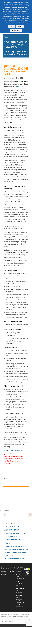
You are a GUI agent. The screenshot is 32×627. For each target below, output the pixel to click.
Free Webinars (20, 579)
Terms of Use (20, 602)
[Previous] (23, 488)
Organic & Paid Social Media (16, 550)
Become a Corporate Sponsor (19, 595)
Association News (12, 530)
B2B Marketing (10, 536)
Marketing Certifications (15, 546)
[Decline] (30, 17)
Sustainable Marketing (14, 558)
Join (17, 586)
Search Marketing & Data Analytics (15, 554)
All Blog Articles (11, 527)
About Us (18, 581)
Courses (18, 572)
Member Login (20, 588)
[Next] (27, 488)
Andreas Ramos (21, 133)
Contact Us (19, 583)
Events (7, 543)
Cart (17, 590)
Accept (12, 26)
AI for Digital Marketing (14, 533)
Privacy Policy (20, 600)
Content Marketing (12, 540)
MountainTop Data (10, 456)
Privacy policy (16, 30)
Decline (20, 26)
